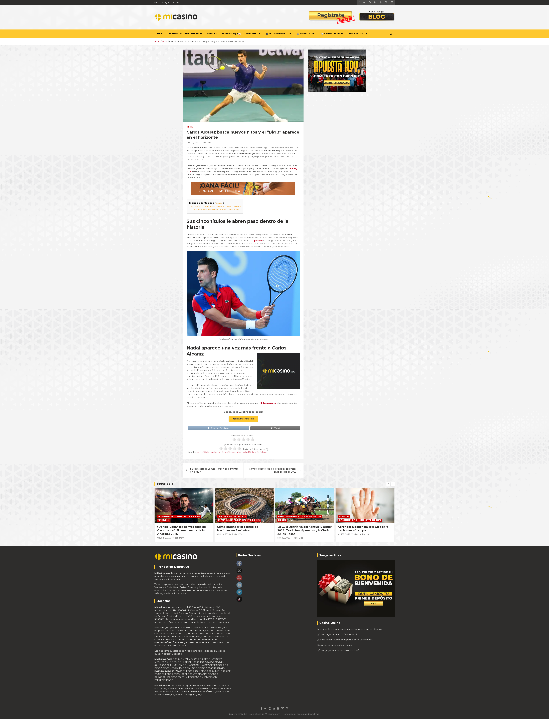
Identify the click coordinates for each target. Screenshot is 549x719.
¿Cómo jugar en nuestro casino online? (338, 650)
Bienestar (283, 516)
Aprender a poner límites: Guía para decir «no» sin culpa (302, 528)
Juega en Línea (356, 33)
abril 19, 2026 (163, 534)
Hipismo (222, 520)
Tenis (190, 127)
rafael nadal (241, 452)
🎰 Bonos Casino (306, 33)
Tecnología (164, 483)
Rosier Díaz (176, 534)
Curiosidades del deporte (172, 516)
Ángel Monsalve (360, 534)
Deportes (252, 33)
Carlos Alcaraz (228, 452)
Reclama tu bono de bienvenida (334, 645)
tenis (264, 452)
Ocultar (219, 203)
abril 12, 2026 (283, 534)
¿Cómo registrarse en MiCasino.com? (337, 634)
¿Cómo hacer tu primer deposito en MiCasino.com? (345, 639)
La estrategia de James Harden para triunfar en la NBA (214, 470)
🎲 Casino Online (330, 33)
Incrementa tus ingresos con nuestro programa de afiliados (349, 629)
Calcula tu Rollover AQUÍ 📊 (224, 33)
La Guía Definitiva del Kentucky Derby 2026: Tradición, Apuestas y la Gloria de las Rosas (244, 530)
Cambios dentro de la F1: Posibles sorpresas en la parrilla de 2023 (272, 470)
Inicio (160, 33)
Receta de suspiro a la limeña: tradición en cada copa (359, 528)
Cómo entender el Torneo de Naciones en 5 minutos (177, 528)
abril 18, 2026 (223, 538)
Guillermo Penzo (300, 534)
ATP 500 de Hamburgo (208, 452)
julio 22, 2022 (193, 142)
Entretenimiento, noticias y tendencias (179, 520)
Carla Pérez (206, 142)
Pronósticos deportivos (184, 33)
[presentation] (388, 484)
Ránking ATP (254, 452)
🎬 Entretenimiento (277, 33)
